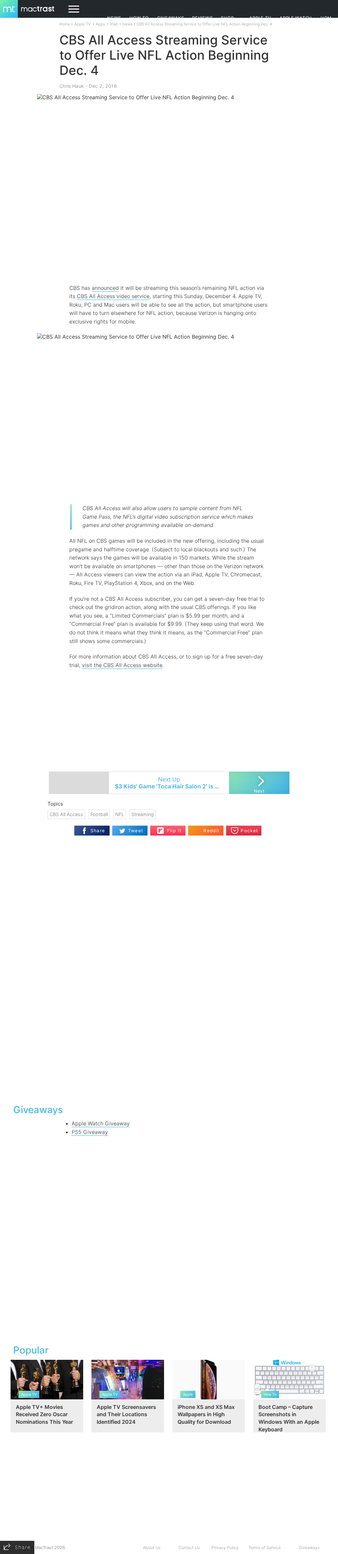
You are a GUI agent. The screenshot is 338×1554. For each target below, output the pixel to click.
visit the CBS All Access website (122, 665)
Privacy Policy (225, 1547)
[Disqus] (169, 1013)
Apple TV (260, 17)
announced (105, 288)
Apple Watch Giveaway (101, 1123)
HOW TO (139, 17)
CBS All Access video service (113, 296)
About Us (151, 1547)
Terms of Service (265, 1547)
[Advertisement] (169, 264)
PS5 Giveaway (90, 1132)
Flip (160, 828)
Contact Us (189, 1547)
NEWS (114, 17)
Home (64, 24)
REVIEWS (202, 17)
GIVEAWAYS (170, 17)
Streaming (142, 814)
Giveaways (309, 1547)
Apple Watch (296, 17)
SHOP (227, 17)
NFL (119, 814)
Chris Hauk (71, 86)
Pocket (249, 830)
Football (99, 814)
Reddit (211, 830)
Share (97, 830)
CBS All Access (66, 814)
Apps (100, 24)
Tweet (136, 830)
